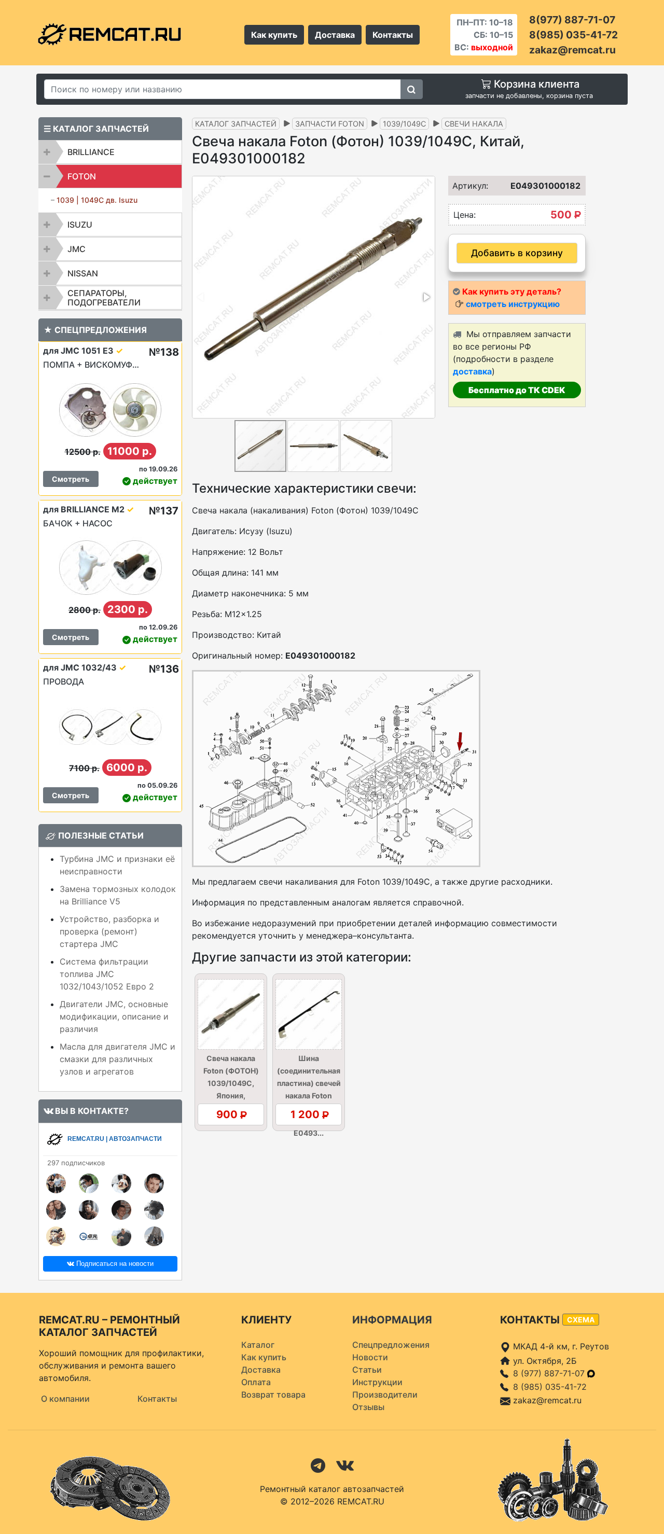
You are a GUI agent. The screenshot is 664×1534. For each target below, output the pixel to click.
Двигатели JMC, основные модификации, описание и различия (114, 1016)
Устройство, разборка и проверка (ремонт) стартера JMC (109, 931)
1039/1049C (404, 123)
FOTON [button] (81, 176)
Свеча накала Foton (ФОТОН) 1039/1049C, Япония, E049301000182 (230, 1083)
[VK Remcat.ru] (345, 1464)
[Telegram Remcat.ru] (318, 1464)
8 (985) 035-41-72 (550, 1387)
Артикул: (466, 185)
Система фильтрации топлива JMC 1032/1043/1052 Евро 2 (107, 974)
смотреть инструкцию (513, 304)
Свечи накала (474, 123)
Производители (385, 1394)
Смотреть (70, 479)
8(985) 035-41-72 (573, 35)
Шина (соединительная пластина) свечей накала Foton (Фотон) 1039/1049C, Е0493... (309, 1095)
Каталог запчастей (235, 123)
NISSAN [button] (82, 273)
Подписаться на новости (114, 1263)
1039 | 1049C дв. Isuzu (97, 200)
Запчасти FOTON (329, 123)
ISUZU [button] (79, 224)
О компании (65, 1398)
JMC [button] (76, 249)
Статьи (367, 1369)
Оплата (256, 1382)
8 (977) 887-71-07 (550, 1373)
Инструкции (377, 1382)
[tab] (110, 152)
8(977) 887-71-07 (572, 19)
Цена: (464, 215)
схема (580, 1319)
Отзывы (368, 1407)
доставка (472, 371)
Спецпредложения (391, 1345)
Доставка (335, 35)
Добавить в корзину (517, 252)
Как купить (274, 35)
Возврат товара (273, 1394)
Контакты (392, 35)
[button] (426, 297)
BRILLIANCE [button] (91, 152)
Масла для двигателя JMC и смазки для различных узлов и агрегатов (117, 1059)
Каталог (257, 1345)
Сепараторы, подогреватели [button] (104, 298)
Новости (370, 1357)
